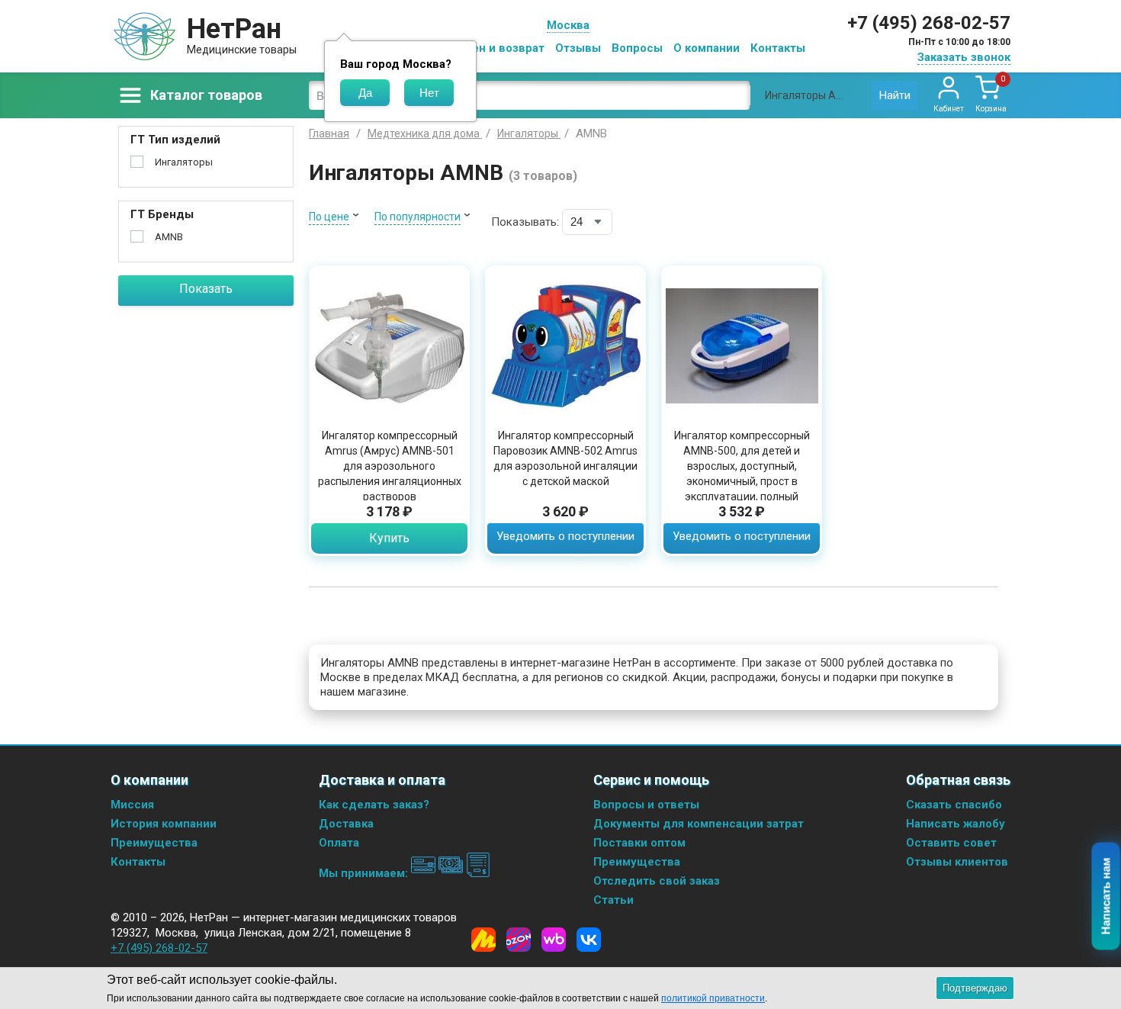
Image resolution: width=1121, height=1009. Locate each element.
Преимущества (154, 843)
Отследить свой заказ (656, 881)
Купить (389, 538)
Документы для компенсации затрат (698, 824)
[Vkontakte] (589, 939)
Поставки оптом (639, 843)
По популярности (417, 216)
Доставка (346, 824)
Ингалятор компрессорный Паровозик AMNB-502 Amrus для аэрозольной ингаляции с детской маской (565, 458)
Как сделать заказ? (374, 804)
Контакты (777, 48)
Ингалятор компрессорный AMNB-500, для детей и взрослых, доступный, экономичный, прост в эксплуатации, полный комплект (742, 473)
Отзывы (578, 48)
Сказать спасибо (954, 804)
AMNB (169, 237)
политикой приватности (713, 998)
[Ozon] (518, 939)
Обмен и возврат (496, 48)
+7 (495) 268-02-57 (928, 23)
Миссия (132, 804)
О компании (706, 48)
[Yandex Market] (483, 939)
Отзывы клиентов (957, 862)
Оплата (339, 843)
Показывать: (525, 222)
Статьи (613, 900)
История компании (164, 824)
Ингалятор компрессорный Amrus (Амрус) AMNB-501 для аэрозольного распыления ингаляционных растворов (389, 466)
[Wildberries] (553, 939)
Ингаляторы (184, 162)
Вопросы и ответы (646, 804)
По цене (329, 216)
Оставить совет (951, 843)
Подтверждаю (975, 988)
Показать (206, 288)
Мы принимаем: (365, 873)
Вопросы (637, 48)
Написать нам (1106, 896)
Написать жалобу (955, 824)
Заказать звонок (963, 57)
